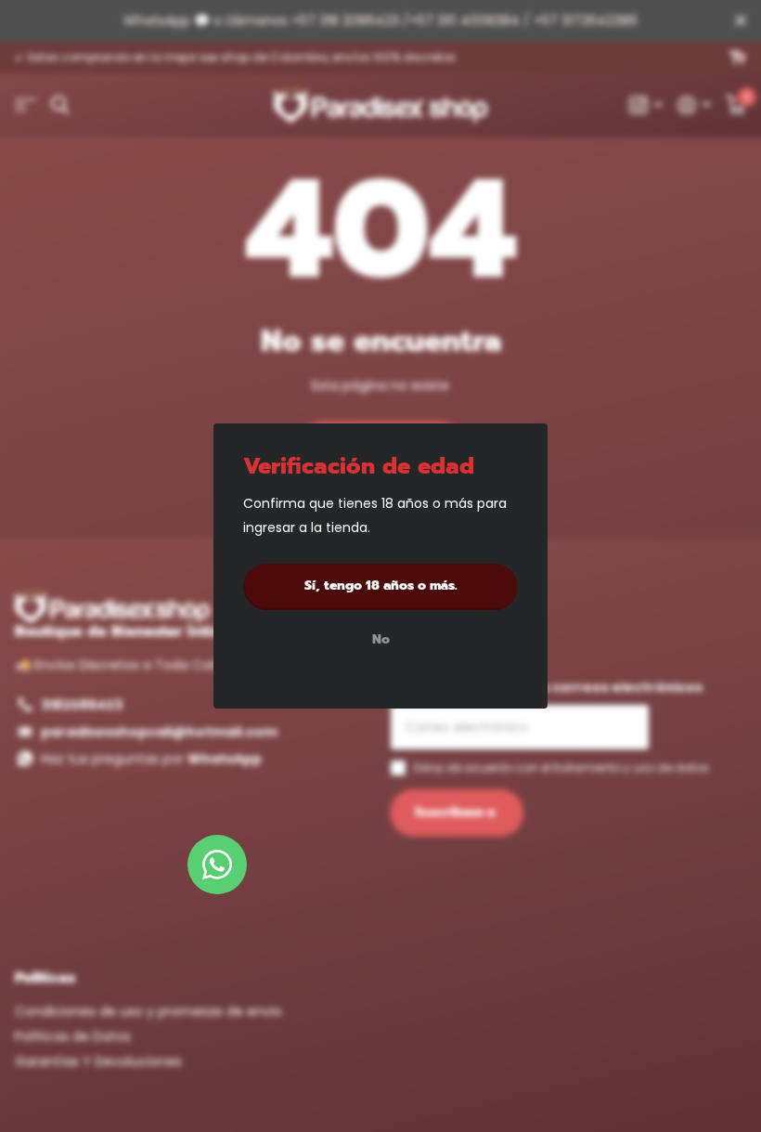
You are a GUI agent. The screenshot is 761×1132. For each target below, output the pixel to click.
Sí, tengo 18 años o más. (381, 585)
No (381, 640)
